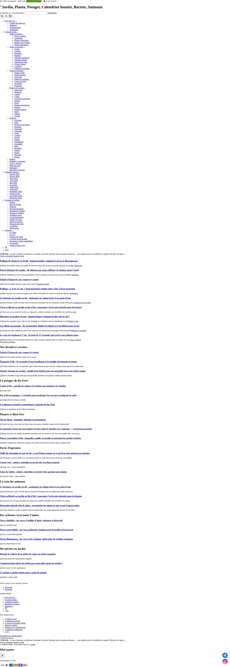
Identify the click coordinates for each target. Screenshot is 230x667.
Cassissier (18, 131)
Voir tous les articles (7, 342)
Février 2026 (14, 176)
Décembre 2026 (16, 198)
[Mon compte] (6, 17)
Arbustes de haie (20, 62)
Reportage (13, 168)
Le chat (12, 235)
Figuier (17, 138)
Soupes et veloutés (17, 213)
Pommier (17, 127)
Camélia (17, 51)
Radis (16, 112)
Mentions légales (11, 625)
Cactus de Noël (20, 81)
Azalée (17, 49)
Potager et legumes (17, 88)
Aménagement (15, 27)
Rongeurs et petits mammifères (21, 241)
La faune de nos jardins (18, 239)
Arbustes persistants (21, 58)
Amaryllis (18, 77)
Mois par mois (15, 166)
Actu (7, 250)
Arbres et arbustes (16, 47)
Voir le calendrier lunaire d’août (12, 256)
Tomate (17, 116)
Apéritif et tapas (16, 215)
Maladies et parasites (17, 161)
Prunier (17, 157)
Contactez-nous (11, 619)
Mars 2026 (14, 179)
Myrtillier (17, 148)
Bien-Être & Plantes (17, 170)
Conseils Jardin (10, 32)
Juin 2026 (13, 185)
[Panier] (10, 16)
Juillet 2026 (14, 187)
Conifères (18, 66)
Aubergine (18, 90)
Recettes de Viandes (17, 211)
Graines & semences (17, 23)
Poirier (16, 153)
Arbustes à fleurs (20, 60)
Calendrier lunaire (11, 172)
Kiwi (16, 146)
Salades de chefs (16, 220)
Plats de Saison (15, 204)
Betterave (18, 92)
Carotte (17, 94)
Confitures (13, 226)
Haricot (17, 101)
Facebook (8, 589)
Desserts (13, 207)
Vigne (16, 133)
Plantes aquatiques (21, 45)
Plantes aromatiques (21, 105)
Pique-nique (14, 228)
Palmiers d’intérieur (21, 79)
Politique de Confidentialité (15, 627)
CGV (7, 632)
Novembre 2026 (16, 196)
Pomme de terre (20, 109)
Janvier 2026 (14, 174)
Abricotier (18, 129)
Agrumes (17, 120)
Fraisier (17, 140)
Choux (17, 97)
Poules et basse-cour (17, 245)
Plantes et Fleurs (16, 34)
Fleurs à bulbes (20, 36)
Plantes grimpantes (21, 40)
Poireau (17, 107)
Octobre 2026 (15, 194)
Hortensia (18, 53)
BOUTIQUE (10, 21)
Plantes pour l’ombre (22, 43)
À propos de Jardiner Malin (15, 623)
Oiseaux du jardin (16, 237)
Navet (16, 103)
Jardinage (13, 25)
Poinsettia (18, 86)
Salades (17, 114)
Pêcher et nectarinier (22, 125)
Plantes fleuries (20, 75)
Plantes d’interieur (16, 71)
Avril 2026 (14, 181)
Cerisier (17, 135)
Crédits (32, 645)
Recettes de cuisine (12, 200)
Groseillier (18, 144)
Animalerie (14, 30)
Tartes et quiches (16, 222)
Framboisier (18, 142)
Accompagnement (16, 217)
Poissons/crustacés (16, 209)
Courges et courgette (22, 99)
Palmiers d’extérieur (21, 68)
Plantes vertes (19, 73)
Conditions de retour (12, 621)
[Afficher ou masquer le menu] (14, 17)
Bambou (17, 56)
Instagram (8, 587)
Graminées (18, 38)
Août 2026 (14, 189)
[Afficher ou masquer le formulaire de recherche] (2, 16)
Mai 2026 (13, 183)
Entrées (12, 202)
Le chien (13, 232)
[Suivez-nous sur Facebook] (225, 655)
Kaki (16, 122)
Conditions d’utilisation (13, 630)
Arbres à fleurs (20, 64)
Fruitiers (13, 118)
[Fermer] (2, 656)
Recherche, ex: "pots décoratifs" (12, 13)
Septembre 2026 (16, 191)
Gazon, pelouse (15, 163)
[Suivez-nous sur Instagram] (225, 661)
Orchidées (18, 84)
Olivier (17, 150)
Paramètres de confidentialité (11, 636)
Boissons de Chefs (17, 224)
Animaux (8, 230)
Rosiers (12, 159)
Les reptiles (14, 243)
